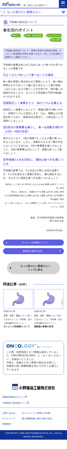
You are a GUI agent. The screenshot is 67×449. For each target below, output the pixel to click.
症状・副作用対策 (33, 35)
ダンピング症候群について (17, 326)
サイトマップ (8, 418)
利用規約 (6, 424)
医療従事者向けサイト (13, 397)
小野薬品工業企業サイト (14, 403)
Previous (4, 302)
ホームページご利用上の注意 (36, 413)
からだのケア (54, 35)
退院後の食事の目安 (44, 326)
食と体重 (56, 40)
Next (62, 302)
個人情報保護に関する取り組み (37, 418)
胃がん (16, 35)
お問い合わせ (8, 413)
